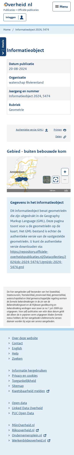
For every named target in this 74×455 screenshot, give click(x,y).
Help (15, 353)
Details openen (3, 46)
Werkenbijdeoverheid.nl (29, 440)
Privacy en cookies (25, 376)
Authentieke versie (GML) (31, 130)
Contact (17, 343)
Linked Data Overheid (27, 408)
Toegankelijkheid (24, 381)
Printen (58, 129)
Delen (58, 136)
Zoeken (17, 358)
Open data (19, 403)
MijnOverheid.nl (23, 425)
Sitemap (18, 386)
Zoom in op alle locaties (56, 179)
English (17, 348)
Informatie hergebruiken (29, 370)
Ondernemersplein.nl (27, 435)
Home (6, 29)
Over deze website (25, 338)
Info (66, 190)
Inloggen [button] (11, 17)
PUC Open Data (23, 413)
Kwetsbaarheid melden (28, 391)
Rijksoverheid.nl (23, 430)
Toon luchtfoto (46, 179)
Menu (64, 7)
